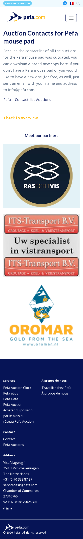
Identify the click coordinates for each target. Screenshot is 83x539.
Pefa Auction (12, 404)
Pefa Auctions (13, 444)
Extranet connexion (17, 3)
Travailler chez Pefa (56, 387)
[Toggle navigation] (71, 18)
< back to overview (20, 117)
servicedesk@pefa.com (20, 485)
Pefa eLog (11, 393)
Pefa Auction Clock (17, 387)
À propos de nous (55, 393)
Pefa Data (10, 399)
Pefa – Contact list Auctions (27, 99)
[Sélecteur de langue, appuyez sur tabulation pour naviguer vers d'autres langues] (72, 3)
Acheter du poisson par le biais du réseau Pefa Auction (18, 416)
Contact (9, 439)
